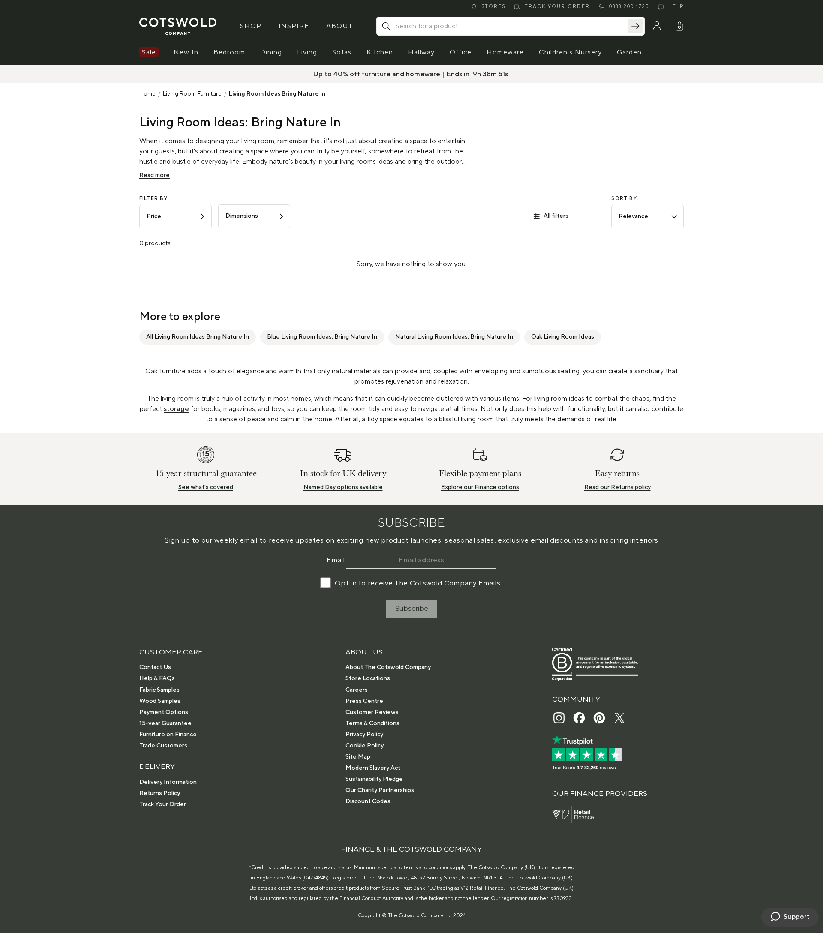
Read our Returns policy (617, 487)
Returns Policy (159, 793)
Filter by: (154, 199)
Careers (356, 690)
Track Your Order (162, 804)
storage (176, 409)
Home (147, 94)
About (339, 26)
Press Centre (364, 701)
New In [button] (186, 52)
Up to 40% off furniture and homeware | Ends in (391, 74)
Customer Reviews (372, 712)
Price (154, 216)
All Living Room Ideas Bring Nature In (197, 337)
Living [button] (307, 52)
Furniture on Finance (168, 734)
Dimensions (241, 216)
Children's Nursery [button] (570, 52)
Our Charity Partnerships (379, 790)
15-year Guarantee (165, 723)
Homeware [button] (505, 52)
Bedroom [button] (229, 52)
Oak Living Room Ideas (562, 337)
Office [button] (461, 52)
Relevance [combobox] (633, 216)
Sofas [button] (341, 52)
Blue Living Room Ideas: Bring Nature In (322, 337)
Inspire (294, 26)
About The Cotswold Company (388, 667)
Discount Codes (367, 801)
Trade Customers (163, 745)
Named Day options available (343, 487)
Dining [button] (271, 52)
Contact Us (155, 667)
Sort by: (625, 199)
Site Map (357, 756)
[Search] (635, 26)
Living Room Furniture (192, 94)
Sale (149, 52)
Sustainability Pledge (374, 779)
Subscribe (411, 608)
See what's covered (205, 487)
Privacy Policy (364, 734)
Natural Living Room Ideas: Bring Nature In (454, 337)
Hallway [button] (421, 52)
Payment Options (163, 712)
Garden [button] (629, 52)
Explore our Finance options (480, 487)
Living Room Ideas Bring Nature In (277, 94)
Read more (154, 175)
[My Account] (656, 26)
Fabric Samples (159, 690)
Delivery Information (168, 782)
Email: (336, 560)
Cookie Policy (364, 745)
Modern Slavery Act (372, 768)
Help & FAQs (157, 678)
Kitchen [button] (379, 52)
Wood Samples (159, 701)
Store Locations (367, 678)
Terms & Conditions (372, 723)
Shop (250, 26)
